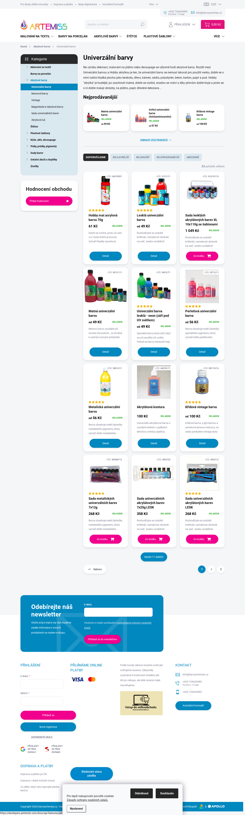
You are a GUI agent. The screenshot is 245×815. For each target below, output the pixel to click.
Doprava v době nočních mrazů (37, 780)
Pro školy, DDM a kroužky (34, 4)
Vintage (35, 100)
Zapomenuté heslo (41, 737)
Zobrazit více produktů (154, 140)
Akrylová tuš (38, 119)
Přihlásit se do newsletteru (102, 639)
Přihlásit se (48, 715)
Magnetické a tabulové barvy (47, 106)
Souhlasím (167, 793)
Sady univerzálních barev (45, 113)
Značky (34, 166)
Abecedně (193, 157)
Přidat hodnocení (39, 201)
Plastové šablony (40, 133)
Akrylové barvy (38, 80)
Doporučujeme (96, 157)
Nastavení (76, 808)
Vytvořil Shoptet (188, 806)
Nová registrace (48, 726)
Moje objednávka (87, 4)
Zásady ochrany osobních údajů (87, 800)
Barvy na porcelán (40, 73)
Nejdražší (142, 157)
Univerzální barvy (41, 86)
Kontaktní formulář (113, 4)
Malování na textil (40, 67)
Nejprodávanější (168, 157)
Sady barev (36, 152)
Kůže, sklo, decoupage (43, 139)
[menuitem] (37, 36)
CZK (213, 4)
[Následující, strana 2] (211, 569)
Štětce (34, 126)
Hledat (142, 24)
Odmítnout (141, 793)
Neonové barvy (39, 93)
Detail (105, 255)
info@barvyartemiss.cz (195, 674)
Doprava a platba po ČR (33, 774)
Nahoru (97, 569)
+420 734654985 (192, 683)
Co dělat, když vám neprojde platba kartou (39, 788)
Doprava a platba (63, 4)
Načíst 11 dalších (153, 556)
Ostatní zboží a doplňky (43, 159)
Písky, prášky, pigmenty (43, 146)
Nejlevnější (121, 157)
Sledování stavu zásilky (91, 773)
